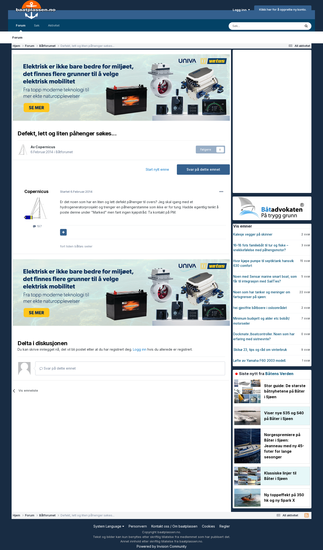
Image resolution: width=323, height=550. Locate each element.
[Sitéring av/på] (63, 232)
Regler (224, 526)
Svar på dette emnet (203, 169)
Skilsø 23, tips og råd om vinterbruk (260, 350)
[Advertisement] (268, 121)
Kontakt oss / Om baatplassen (174, 526)
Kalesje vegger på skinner (252, 234)
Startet (76, 191)
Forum (21, 25)
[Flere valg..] (221, 192)
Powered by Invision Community (162, 546)
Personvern (138, 526)
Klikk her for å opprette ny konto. (282, 9)
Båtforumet (64, 152)
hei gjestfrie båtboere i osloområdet (260, 308)
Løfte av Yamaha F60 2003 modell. (259, 360)
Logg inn (240, 10)
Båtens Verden (279, 373)
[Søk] (306, 26)
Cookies (208, 526)
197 (39, 226)
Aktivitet (54, 25)
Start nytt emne (157, 169)
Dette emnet (286, 26)
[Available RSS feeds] (306, 515)
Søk (36, 25)
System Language (107, 526)
